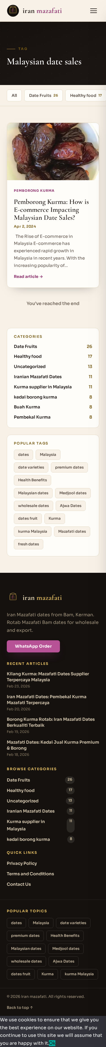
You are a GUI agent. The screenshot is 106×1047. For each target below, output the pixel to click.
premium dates (69, 467)
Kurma (55, 518)
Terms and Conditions (30, 873)
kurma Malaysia (32, 531)
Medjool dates (72, 493)
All (14, 95)
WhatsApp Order (33, 646)
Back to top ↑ (20, 1007)
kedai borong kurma (53, 397)
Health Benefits (32, 480)
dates (23, 454)
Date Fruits (43, 95)
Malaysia (48, 454)
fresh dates (28, 544)
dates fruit (28, 518)
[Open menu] (93, 10)
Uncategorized (53, 366)
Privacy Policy (22, 863)
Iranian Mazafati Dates (53, 376)
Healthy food (53, 356)
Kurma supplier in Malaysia (53, 386)
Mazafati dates (72, 531)
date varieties (31, 467)
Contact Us (19, 884)
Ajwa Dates (70, 505)
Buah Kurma (53, 407)
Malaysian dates (33, 493)
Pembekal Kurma (53, 417)
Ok (52, 1043)
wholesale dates (33, 505)
